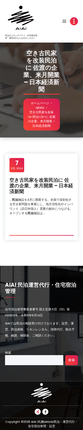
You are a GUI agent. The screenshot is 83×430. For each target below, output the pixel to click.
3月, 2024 (17, 164)
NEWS (40, 108)
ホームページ (40, 103)
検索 (8, 353)
